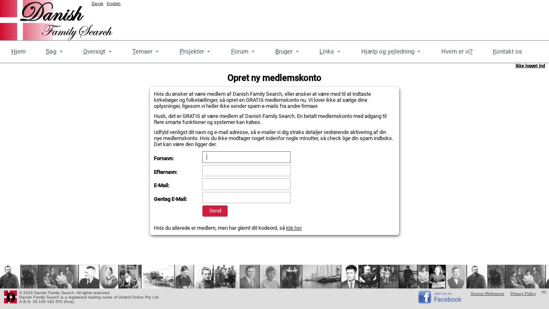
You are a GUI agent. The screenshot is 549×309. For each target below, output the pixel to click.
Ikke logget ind (530, 65)
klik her (294, 228)
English (114, 3)
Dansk (97, 3)
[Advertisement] (402, 18)
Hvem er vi (457, 51)
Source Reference (487, 293)
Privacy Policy (523, 293)
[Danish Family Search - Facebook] (440, 302)
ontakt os (507, 51)
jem (18, 51)
